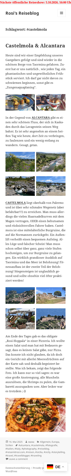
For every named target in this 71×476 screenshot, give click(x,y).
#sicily (47, 452)
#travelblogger (22, 455)
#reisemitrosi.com (15, 452)
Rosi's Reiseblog (22, 13)
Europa (55, 441)
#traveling (36, 455)
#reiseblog (43, 448)
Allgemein (45, 441)
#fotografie (51, 445)
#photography (29, 448)
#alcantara (24, 445)
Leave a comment (18, 459)
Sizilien (9, 445)
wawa (31, 441)
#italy (17, 448)
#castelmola (37, 445)
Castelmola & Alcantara (35, 45)
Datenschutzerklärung (17, 468)
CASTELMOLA (15, 203)
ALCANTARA (41, 117)
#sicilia (39, 452)
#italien (9, 448)
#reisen (30, 452)
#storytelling (58, 452)
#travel (9, 455)
